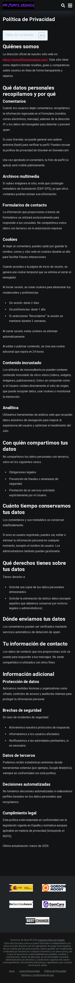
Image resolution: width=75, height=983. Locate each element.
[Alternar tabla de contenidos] (40, 35)
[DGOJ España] (21, 887)
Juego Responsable (29, 971)
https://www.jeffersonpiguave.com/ (25, 59)
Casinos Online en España (51, 940)
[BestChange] (37, 920)
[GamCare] (54, 904)
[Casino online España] (18, 5)
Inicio (12, 971)
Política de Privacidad (55, 971)
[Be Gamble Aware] (21, 904)
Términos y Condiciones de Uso (37, 975)
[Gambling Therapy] (54, 887)
